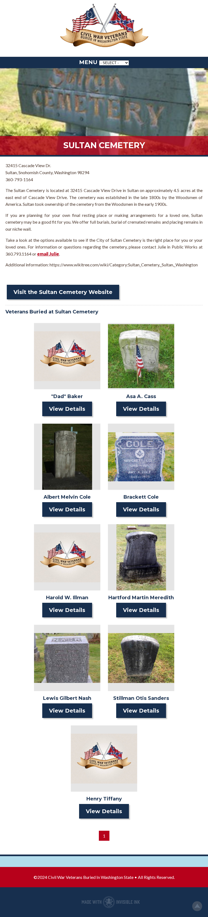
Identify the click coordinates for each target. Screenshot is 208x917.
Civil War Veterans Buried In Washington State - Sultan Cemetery (104, 25)
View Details (67, 409)
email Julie (48, 253)
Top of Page (197, 906)
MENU (88, 62)
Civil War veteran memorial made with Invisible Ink (111, 902)
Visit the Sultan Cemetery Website (63, 292)
